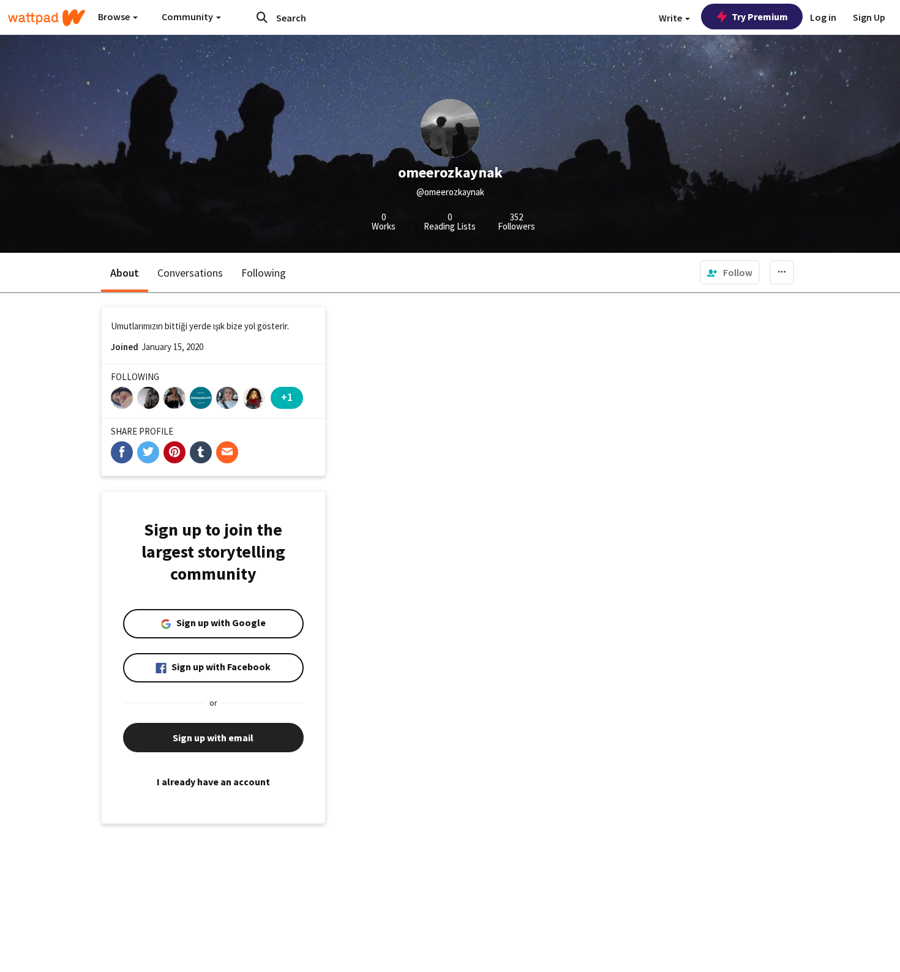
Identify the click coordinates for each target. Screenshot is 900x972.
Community (188, 16)
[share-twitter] (148, 452)
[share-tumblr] (201, 452)
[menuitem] (730, 272)
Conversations (190, 273)
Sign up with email (213, 737)
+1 (287, 397)
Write (671, 18)
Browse (115, 16)
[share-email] (227, 452)
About (124, 273)
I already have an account (213, 782)
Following (263, 273)
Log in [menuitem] (823, 17)
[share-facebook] (122, 452)
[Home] (46, 17)
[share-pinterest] (174, 452)
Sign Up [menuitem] (869, 17)
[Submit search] (262, 17)
